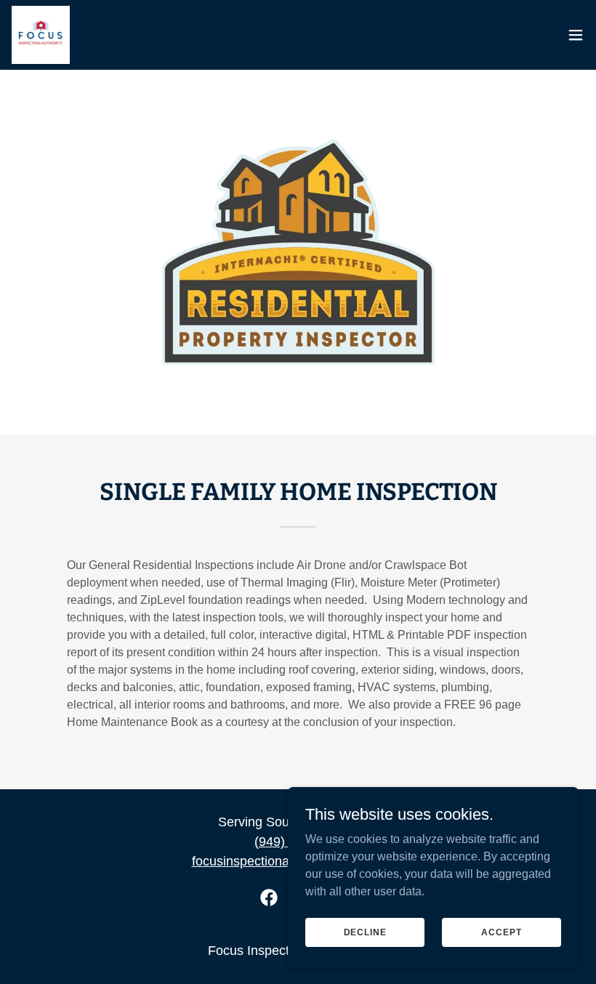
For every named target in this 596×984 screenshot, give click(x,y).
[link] (41, 35)
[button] (575, 34)
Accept (501, 932)
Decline (365, 932)
